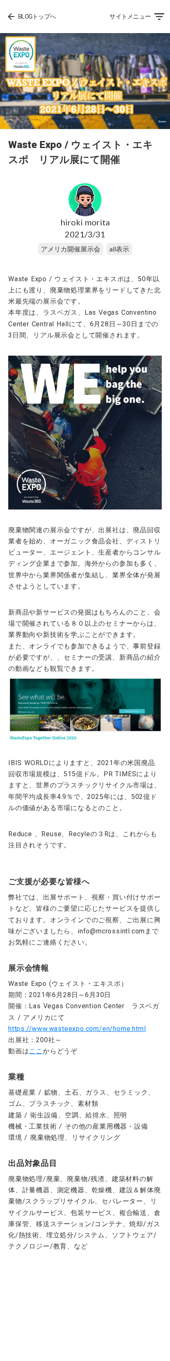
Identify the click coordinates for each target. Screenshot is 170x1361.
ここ (36, 1051)
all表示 (119, 249)
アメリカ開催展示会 (70, 249)
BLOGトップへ (37, 16)
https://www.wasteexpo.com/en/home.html (77, 1029)
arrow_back (11, 17)
